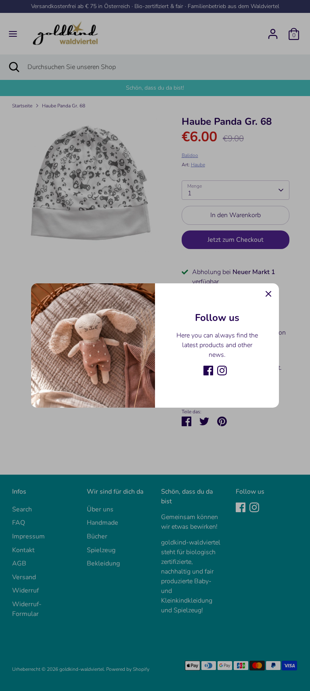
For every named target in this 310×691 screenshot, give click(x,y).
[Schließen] (268, 294)
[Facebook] (208, 370)
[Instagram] (222, 370)
